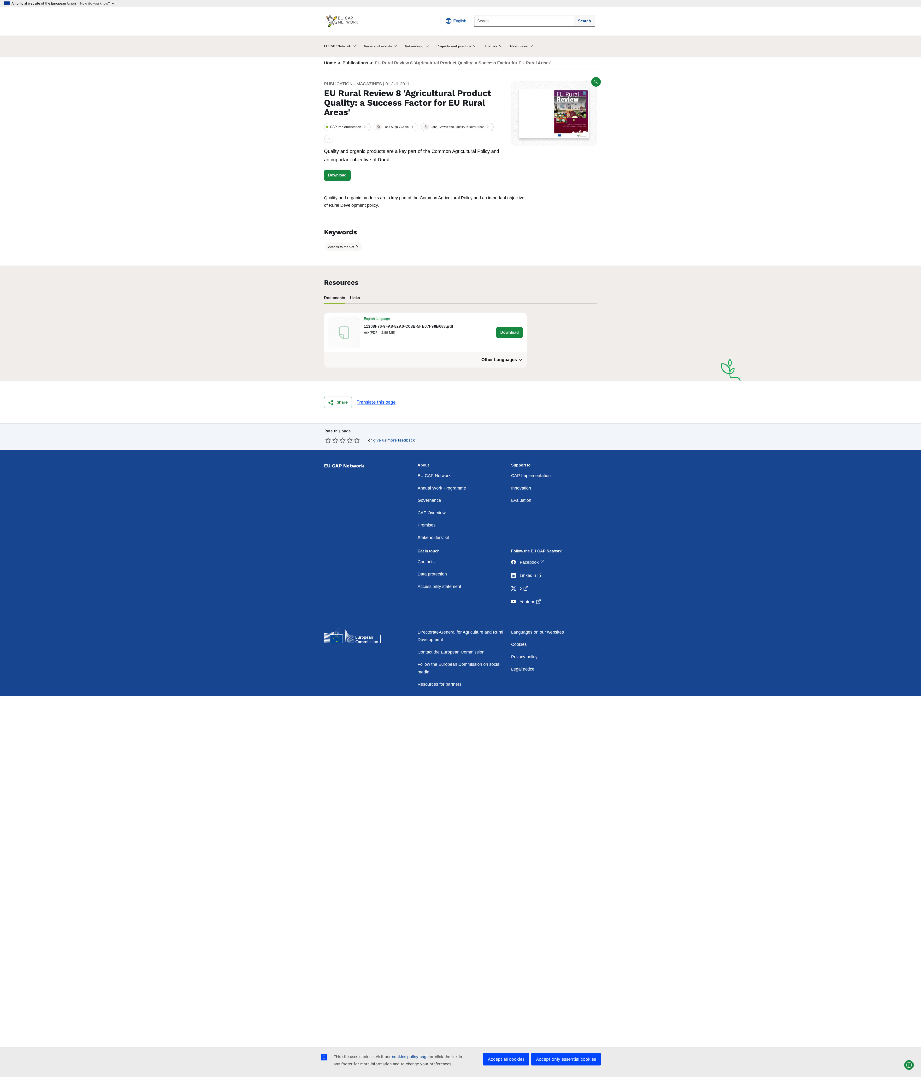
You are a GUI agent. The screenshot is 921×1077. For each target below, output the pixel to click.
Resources (519, 46)
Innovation (521, 488)
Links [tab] (355, 298)
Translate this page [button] (376, 402)
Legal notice (522, 669)
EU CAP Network (337, 46)
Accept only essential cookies (566, 1059)
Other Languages (499, 359)
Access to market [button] (341, 247)
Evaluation (521, 500)
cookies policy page (410, 1056)
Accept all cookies (506, 1059)
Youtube (531, 601)
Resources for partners (439, 684)
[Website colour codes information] (909, 1065)
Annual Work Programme (442, 488)
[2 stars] (332, 440)
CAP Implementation (531, 475)
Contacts (426, 561)
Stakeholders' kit (433, 537)
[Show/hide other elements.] (328, 139)
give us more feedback (394, 440)
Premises (427, 525)
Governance (429, 500)
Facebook (532, 562)
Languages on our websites (537, 632)
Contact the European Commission (451, 652)
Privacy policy (524, 656)
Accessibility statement (439, 586)
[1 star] (328, 440)
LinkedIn (531, 575)
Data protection (432, 574)
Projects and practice (454, 46)
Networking (414, 46)
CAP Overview (432, 512)
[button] (347, 127)
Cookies (519, 644)
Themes (490, 46)
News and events (378, 46)
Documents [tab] (334, 298)
